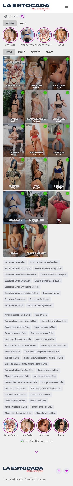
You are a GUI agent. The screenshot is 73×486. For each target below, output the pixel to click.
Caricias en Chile (12, 357)
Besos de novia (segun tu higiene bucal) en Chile (26, 363)
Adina (14, 253)
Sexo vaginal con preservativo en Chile (42, 351)
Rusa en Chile (41, 314)
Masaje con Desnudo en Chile (18, 413)
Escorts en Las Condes (15, 262)
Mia (59, 219)
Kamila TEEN (36, 219)
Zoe (36, 186)
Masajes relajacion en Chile (17, 376)
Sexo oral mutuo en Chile (42, 333)
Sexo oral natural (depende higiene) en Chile (43, 357)
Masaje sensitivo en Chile (45, 376)
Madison (58, 152)
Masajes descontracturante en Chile (21, 382)
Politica (19, 479)
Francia (59, 186)
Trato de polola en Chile (44, 327)
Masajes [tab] (49, 52)
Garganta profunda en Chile (53, 321)
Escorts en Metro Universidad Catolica (22, 286)
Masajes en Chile (12, 351)
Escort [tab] (21, 52)
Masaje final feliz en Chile (16, 406)
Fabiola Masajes (36, 253)
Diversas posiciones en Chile (53, 345)
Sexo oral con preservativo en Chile (20, 321)
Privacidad (30, 479)
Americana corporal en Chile (17, 314)
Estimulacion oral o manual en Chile (20, 345)
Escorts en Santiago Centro (40, 305)
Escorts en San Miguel (39, 299)
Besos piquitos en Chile (15, 400)
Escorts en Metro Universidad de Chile (21, 293)
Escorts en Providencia (15, 299)
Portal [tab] (9, 52)
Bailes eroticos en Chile (48, 370)
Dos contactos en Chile (15, 394)
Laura (14, 119)
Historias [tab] (10, 23)
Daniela (14, 152)
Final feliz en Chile (38, 400)
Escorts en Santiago (14, 305)
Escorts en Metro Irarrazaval (17, 268)
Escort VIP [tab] (35, 52)
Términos (41, 479)
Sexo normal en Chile (45, 339)
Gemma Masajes (36, 119)
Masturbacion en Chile (46, 413)
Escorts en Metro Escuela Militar (44, 262)
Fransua (14, 186)
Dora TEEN (59, 119)
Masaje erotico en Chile (15, 388)
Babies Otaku (14, 85)
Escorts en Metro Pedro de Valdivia (20, 274)
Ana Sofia (36, 85)
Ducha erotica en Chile (40, 394)
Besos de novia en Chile (15, 333)
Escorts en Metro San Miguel (53, 274)
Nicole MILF (36, 152)
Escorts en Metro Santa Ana (17, 280)
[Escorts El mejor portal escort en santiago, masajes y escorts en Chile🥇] (6, 16)
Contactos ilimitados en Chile (18, 339)
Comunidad (9, 479)
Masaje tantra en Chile (42, 406)
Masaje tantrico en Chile (52, 382)
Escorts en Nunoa (51, 293)
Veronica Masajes (14, 219)
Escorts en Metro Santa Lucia (47, 280)
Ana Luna (59, 85)
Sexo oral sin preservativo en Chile (46, 388)
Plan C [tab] (23, 23)
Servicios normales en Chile (17, 327)
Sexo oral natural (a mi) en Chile (19, 370)
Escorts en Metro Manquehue (48, 268)
